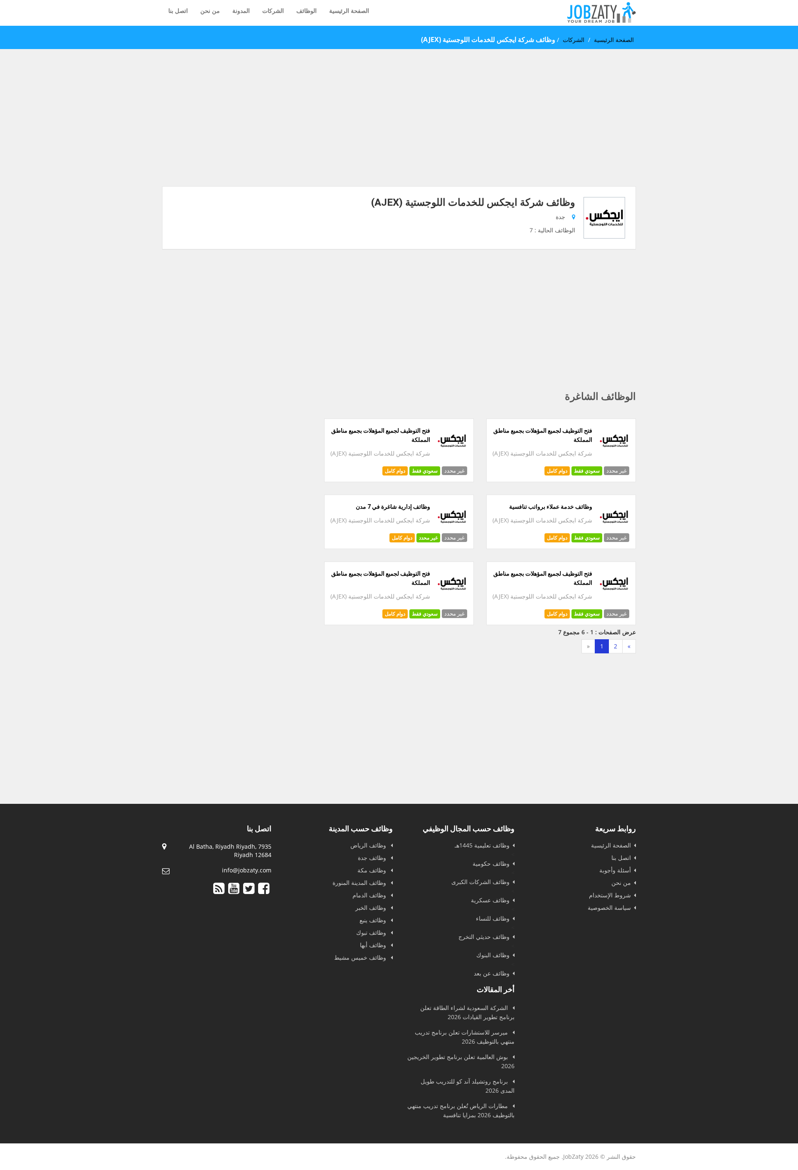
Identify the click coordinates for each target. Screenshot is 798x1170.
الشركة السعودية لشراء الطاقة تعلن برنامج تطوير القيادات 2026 (467, 1012)
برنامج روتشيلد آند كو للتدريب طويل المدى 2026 (468, 1085)
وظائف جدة (373, 858)
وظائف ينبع (374, 920)
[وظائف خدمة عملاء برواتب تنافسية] (614, 530)
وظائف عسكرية (490, 900)
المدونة (241, 11)
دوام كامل (557, 470)
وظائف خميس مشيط (361, 957)
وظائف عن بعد (492, 973)
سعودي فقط (587, 470)
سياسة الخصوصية (609, 907)
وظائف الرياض (369, 845)
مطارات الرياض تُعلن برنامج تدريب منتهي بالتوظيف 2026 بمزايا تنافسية (461, 1110)
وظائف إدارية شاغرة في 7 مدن (393, 506)
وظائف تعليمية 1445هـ (482, 845)
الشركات (273, 11)
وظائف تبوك (372, 932)
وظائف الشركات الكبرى (480, 882)
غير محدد (428, 537)
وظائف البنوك (493, 955)
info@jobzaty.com (246, 870)
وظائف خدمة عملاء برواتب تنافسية (550, 506)
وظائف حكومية (491, 863)
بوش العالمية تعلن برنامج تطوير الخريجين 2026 (461, 1061)
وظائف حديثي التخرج (484, 937)
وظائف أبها (374, 945)
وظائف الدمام (370, 895)
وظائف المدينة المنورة (360, 883)
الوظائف (306, 11)
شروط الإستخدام (610, 895)
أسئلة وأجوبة (615, 870)
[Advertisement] (399, 128)
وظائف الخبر (371, 907)
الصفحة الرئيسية (349, 11)
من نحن (210, 11)
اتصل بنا (178, 11)
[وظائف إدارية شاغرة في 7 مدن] (452, 530)
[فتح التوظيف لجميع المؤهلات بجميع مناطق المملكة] (614, 454)
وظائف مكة (372, 870)
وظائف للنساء (493, 918)
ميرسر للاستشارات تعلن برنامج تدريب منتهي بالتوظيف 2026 (465, 1036)
